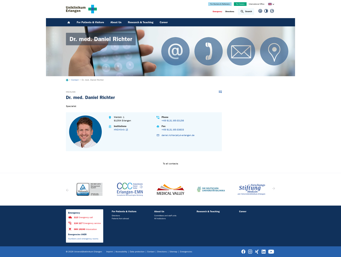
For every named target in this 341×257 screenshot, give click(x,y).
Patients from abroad (120, 218)
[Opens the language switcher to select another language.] (270, 4)
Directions (116, 215)
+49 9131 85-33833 (173, 129)
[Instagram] (250, 251)
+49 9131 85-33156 (173, 120)
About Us (159, 211)
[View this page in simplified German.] (260, 12)
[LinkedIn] (263, 251)
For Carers (240, 4)
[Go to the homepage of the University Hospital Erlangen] (81, 9)
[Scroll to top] (336, 251)
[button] (273, 189)
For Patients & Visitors (124, 211)
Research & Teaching (208, 211)
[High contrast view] (266, 11)
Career (242, 211)
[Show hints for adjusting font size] (272, 11)
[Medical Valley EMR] (170, 189)
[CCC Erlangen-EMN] (130, 189)
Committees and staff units (165, 215)
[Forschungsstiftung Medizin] (251, 189)
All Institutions (160, 218)
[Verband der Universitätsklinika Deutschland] (211, 189)
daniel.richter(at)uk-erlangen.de (178, 135)
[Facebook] (243, 251)
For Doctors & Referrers (220, 4)
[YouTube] (271, 251)
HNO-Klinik (71, 92)
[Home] (69, 22)
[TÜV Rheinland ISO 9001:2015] (89, 189)
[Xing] (257, 251)
